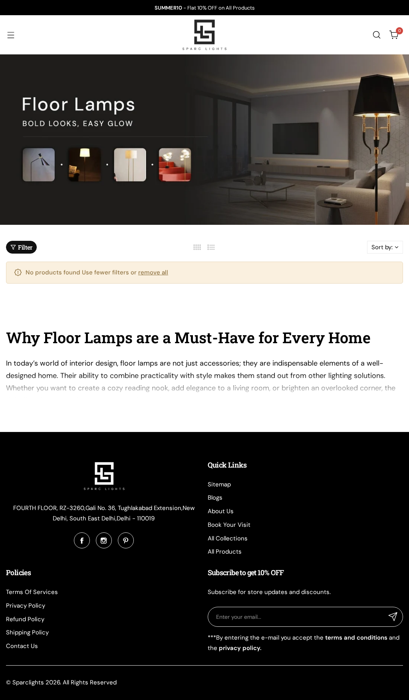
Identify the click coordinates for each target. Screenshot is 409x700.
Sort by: (382, 247)
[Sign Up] (393, 617)
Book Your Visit (229, 525)
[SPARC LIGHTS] (204, 34)
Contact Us (22, 646)
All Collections (228, 538)
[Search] (376, 35)
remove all (153, 272)
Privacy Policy (25, 606)
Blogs (215, 498)
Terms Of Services (32, 592)
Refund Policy (25, 619)
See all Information (35, 410)
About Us (221, 511)
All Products (225, 552)
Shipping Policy (27, 632)
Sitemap (219, 484)
